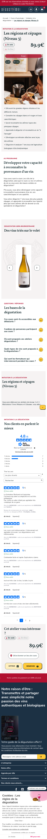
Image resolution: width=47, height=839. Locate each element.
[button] (10, 268)
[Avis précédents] (17, 620)
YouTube (22, 789)
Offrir (11, 666)
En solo (10, 45)
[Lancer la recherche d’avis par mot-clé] (42, 480)
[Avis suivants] (30, 620)
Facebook (16, 789)
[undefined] (34, 448)
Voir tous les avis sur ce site (24, 452)
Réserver (30, 666)
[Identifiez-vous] (36, 9)
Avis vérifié (9, 491)
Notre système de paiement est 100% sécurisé (23, 678)
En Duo (10, 49)
